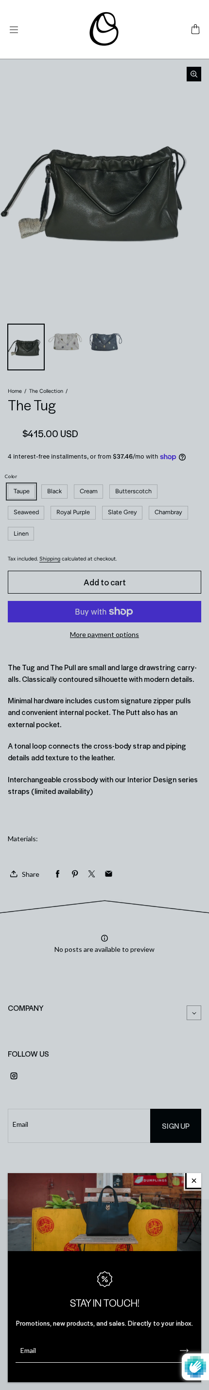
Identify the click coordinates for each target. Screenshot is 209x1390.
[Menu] (13, 30)
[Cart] (195, 30)
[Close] (194, 1180)
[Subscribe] (184, 1350)
